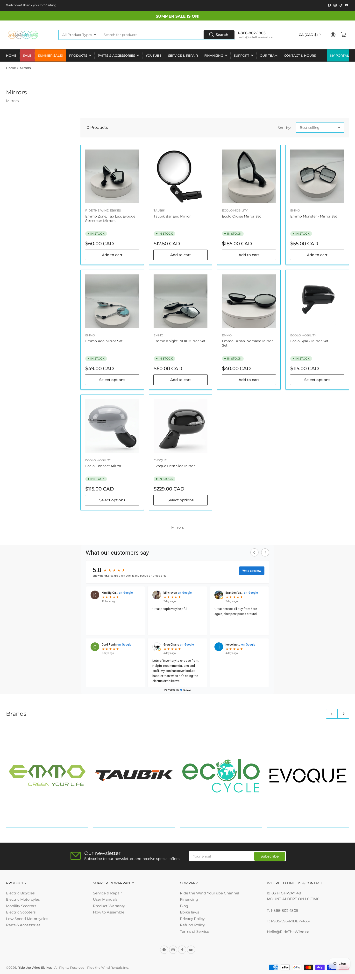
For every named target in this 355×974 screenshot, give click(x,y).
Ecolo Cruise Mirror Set (241, 216)
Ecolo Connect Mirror (103, 466)
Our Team (268, 55)
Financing (213, 55)
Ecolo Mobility (235, 210)
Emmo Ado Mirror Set (104, 341)
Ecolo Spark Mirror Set (309, 341)
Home (11, 55)
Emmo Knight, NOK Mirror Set (180, 341)
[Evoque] (308, 776)
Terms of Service (194, 931)
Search (222, 34)
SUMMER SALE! (50, 55)
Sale (27, 55)
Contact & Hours (300, 55)
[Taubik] (134, 775)
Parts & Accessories (116, 55)
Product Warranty (109, 906)
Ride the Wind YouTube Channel (209, 893)
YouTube (154, 55)
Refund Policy (192, 925)
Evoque (160, 460)
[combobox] (167, 35)
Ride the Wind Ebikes (103, 210)
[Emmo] (47, 775)
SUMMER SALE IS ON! (177, 16)
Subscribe (270, 856)
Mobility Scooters (21, 906)
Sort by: (284, 127)
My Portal (339, 55)
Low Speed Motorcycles (27, 918)
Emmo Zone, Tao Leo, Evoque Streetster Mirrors (110, 218)
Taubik (159, 210)
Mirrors (25, 68)
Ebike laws (189, 912)
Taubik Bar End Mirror (172, 216)
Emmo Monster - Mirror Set (313, 216)
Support (241, 55)
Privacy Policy (192, 918)
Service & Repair (183, 55)
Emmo (295, 210)
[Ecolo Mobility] (221, 776)
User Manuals (105, 899)
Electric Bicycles (20, 893)
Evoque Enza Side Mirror (174, 466)
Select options (112, 379)
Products (78, 55)
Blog (184, 906)
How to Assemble (108, 912)
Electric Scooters (21, 912)
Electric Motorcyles (23, 899)
